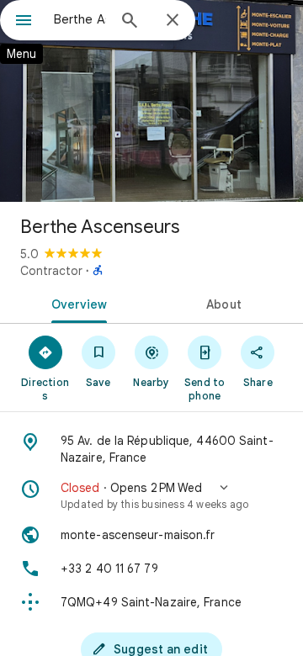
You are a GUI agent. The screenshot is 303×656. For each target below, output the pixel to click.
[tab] (76, 303)
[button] (151, 495)
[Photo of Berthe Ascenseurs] (151, 101)
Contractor (51, 270)
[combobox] (80, 19)
